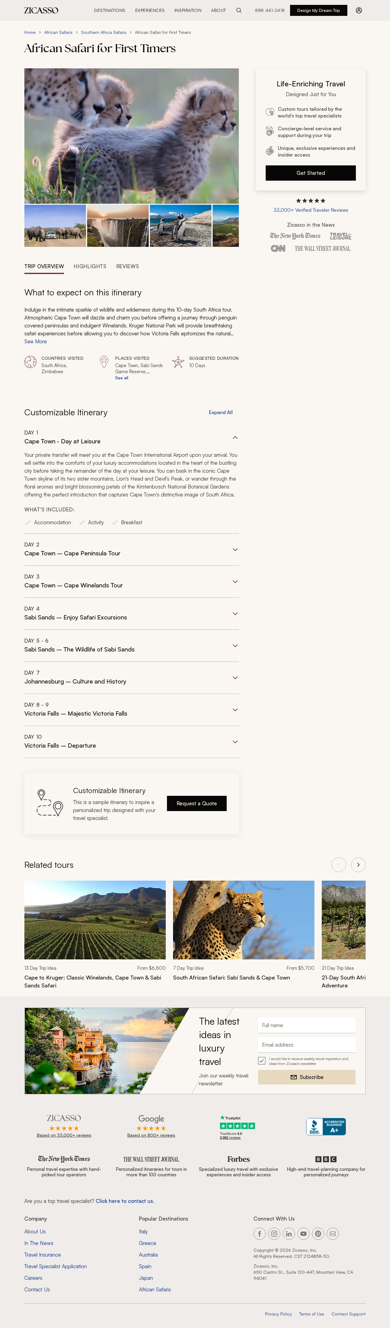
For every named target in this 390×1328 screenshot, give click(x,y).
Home (30, 32)
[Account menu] (359, 10)
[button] (55, 226)
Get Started (310, 173)
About (218, 10)
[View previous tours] (339, 864)
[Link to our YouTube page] (303, 1234)
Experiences (150, 10)
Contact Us (37, 1289)
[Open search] (238, 10)
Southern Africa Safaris (103, 32)
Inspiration (188, 10)
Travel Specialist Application (55, 1266)
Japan (146, 1278)
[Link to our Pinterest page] (318, 1234)
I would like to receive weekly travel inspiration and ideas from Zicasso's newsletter (308, 1061)
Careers (33, 1278)
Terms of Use (311, 1313)
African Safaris (58, 32)
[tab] (44, 266)
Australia (148, 1254)
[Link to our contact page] (333, 1234)
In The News (38, 1243)
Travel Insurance (42, 1254)
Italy (143, 1231)
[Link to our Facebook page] (260, 1234)
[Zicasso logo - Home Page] (41, 10)
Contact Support (349, 1313)
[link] (95, 939)
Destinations (110, 10)
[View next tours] (358, 864)
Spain (145, 1266)
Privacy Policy (278, 1313)
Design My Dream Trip (318, 10)
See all (121, 377)
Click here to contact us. (125, 1201)
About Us (35, 1231)
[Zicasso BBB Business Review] (326, 1126)
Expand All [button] (221, 412)
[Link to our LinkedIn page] (289, 1234)
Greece (147, 1243)
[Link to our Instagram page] (274, 1234)
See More (35, 341)
